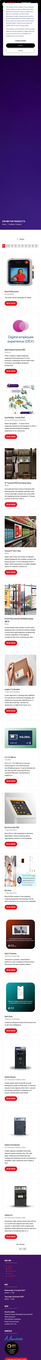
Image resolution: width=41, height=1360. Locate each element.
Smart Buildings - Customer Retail (15, 417)
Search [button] (22, 239)
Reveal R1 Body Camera (12, 291)
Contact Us (12, 1276)
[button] (11, 303)
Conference (12, 1271)
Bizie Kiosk (8, 890)
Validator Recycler (10, 1077)
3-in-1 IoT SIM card (10, 757)
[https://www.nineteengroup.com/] (14, 1340)
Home (4, 224)
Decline (20, 50)
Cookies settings (20, 40)
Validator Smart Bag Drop (12, 1145)
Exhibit (10, 1273)
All (4, 246)
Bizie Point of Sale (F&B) (12, 827)
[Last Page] (24, 1249)
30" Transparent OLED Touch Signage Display (18, 483)
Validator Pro (8, 1215)
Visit (9, 1269)
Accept (20, 45)
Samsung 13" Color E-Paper (13, 551)
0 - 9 (8, 246)
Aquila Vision (8, 1016)
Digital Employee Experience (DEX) (15, 350)
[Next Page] (20, 1249)
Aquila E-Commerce (10, 953)
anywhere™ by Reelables (12, 689)
